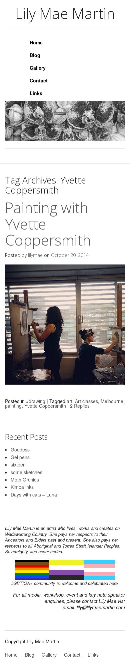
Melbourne (112, 401)
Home (36, 42)
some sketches (26, 472)
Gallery (38, 67)
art (69, 401)
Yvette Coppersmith (45, 405)
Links (36, 93)
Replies (80, 405)
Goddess (20, 449)
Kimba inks (22, 486)
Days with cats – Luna (34, 494)
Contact (39, 80)
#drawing (35, 401)
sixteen (18, 464)
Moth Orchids (25, 479)
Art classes (86, 401)
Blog (35, 55)
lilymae (35, 255)
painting (13, 405)
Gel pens (20, 457)
